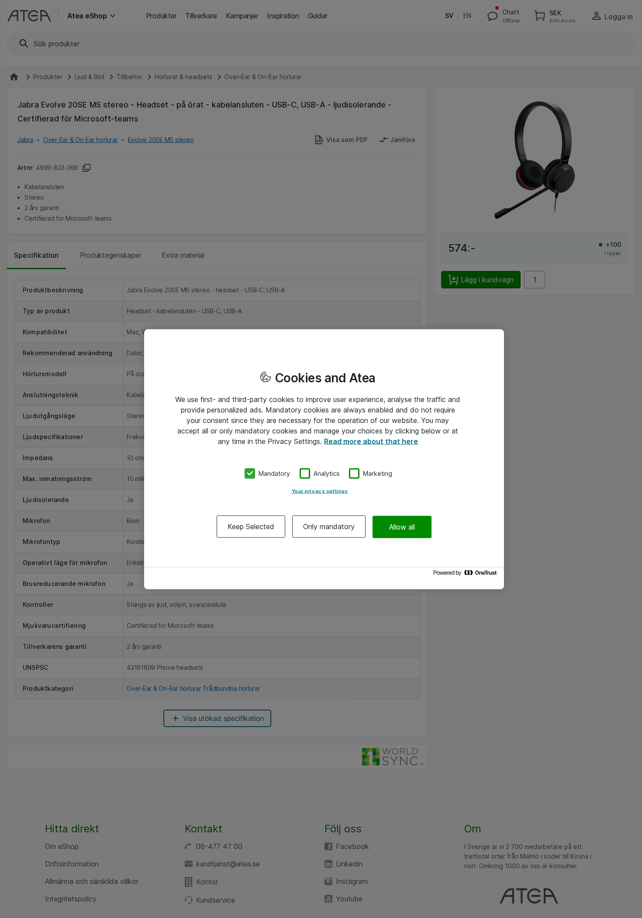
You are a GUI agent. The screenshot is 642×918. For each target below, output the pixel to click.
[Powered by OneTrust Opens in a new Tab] (466, 574)
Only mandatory (329, 526)
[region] (324, 459)
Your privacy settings (320, 491)
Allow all (402, 526)
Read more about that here (371, 440)
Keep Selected (251, 526)
